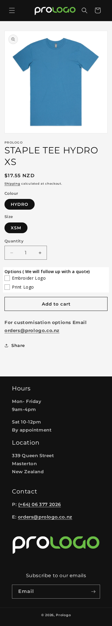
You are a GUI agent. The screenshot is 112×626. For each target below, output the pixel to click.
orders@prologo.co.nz (45, 517)
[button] (12, 10)
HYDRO (19, 204)
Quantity (14, 241)
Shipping (12, 184)
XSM (16, 228)
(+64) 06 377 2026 (39, 504)
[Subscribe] (93, 592)
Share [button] (18, 345)
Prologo (63, 615)
